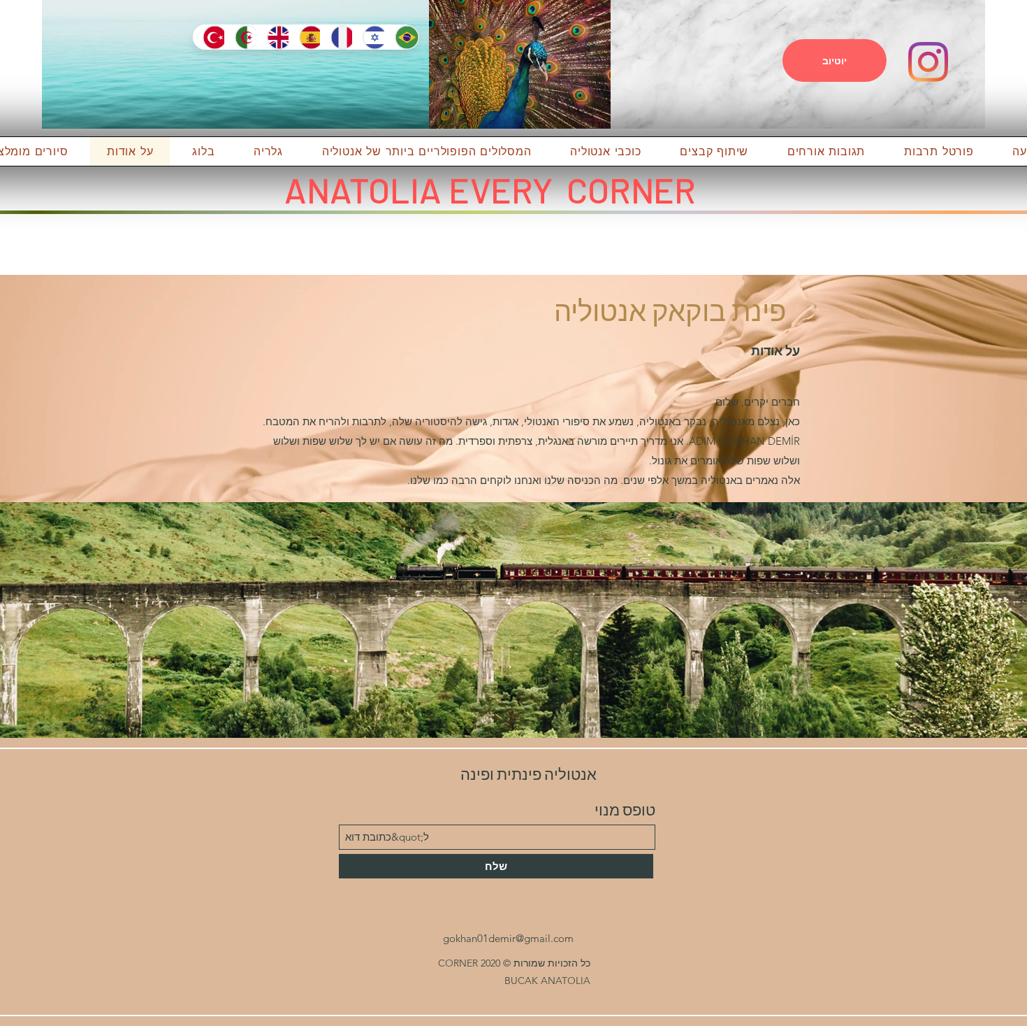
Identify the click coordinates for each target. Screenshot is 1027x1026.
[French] (336, 37)
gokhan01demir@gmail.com (508, 938)
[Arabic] (240, 37)
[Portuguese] (400, 37)
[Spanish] (305, 37)
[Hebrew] (368, 37)
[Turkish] (208, 37)
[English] (272, 37)
